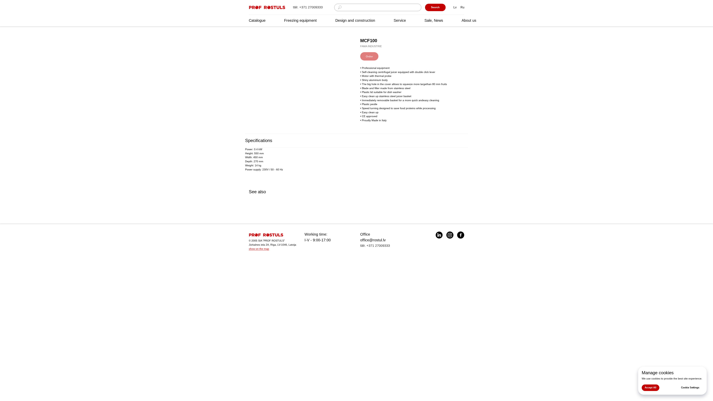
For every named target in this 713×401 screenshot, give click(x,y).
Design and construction (355, 20)
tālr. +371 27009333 (308, 7)
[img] (267, 7)
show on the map (259, 248)
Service (400, 20)
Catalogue (257, 20)
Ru (462, 7)
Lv (455, 7)
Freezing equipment (300, 20)
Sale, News (433, 20)
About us (469, 20)
